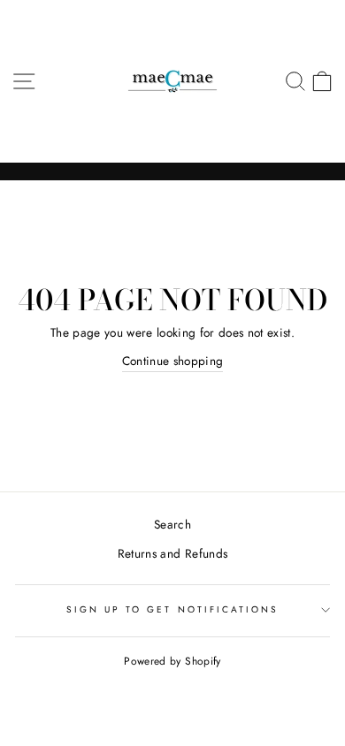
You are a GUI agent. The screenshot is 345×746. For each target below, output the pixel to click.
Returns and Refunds (172, 553)
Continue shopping (173, 360)
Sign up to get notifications (173, 609)
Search (172, 524)
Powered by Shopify (172, 661)
